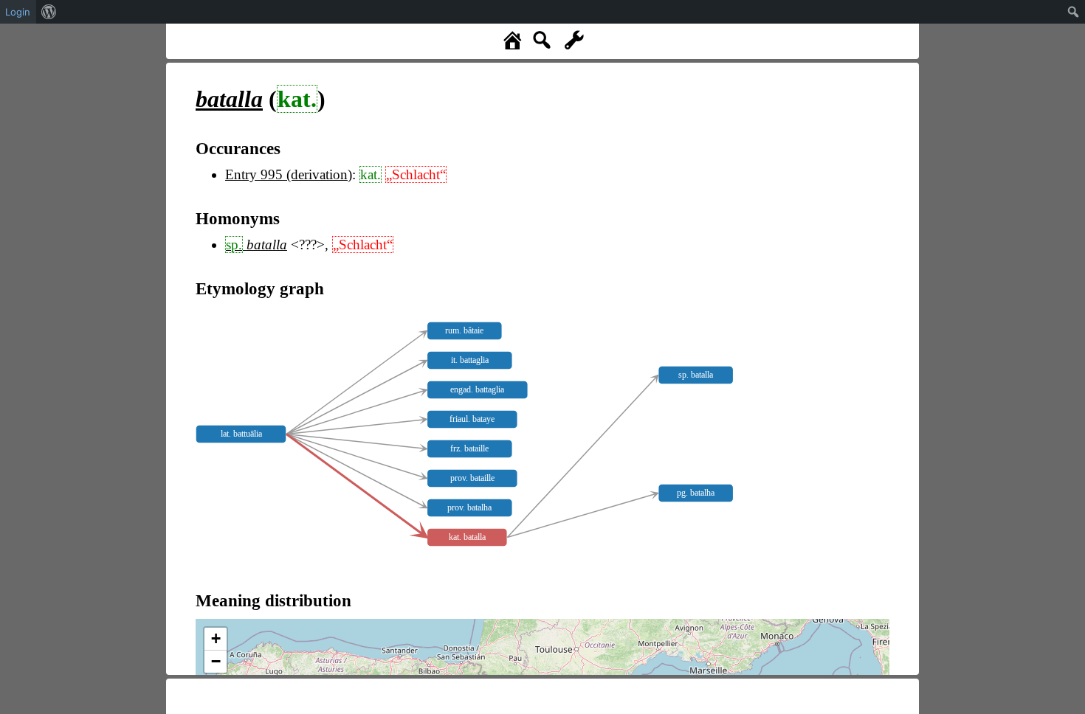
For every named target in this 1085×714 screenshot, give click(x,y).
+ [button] (216, 638)
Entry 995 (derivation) (288, 174)
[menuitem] (49, 12)
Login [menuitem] (17, 12)
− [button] (216, 661)
